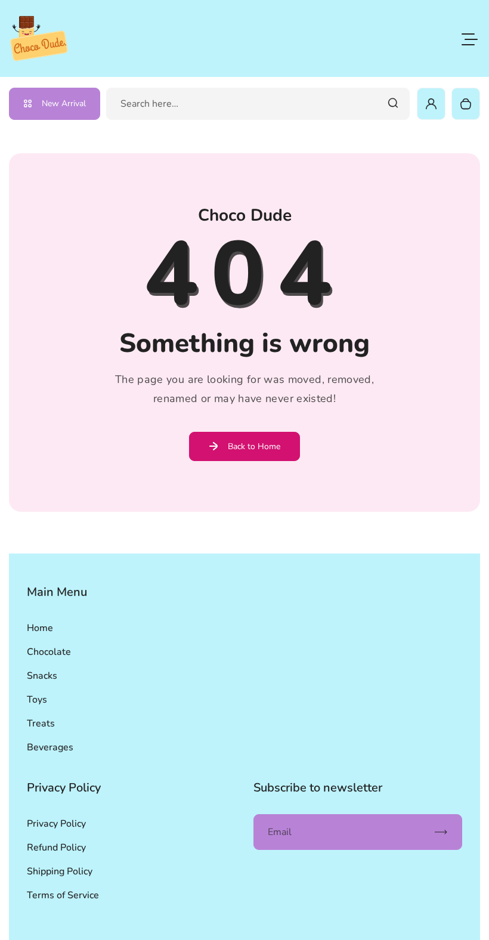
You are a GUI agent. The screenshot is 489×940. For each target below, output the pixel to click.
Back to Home (254, 446)
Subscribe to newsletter (317, 788)
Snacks (42, 675)
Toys (37, 699)
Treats (41, 723)
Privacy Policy (56, 823)
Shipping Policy (59, 871)
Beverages (50, 747)
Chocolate (49, 651)
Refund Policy (56, 847)
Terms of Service (63, 895)
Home (40, 628)
